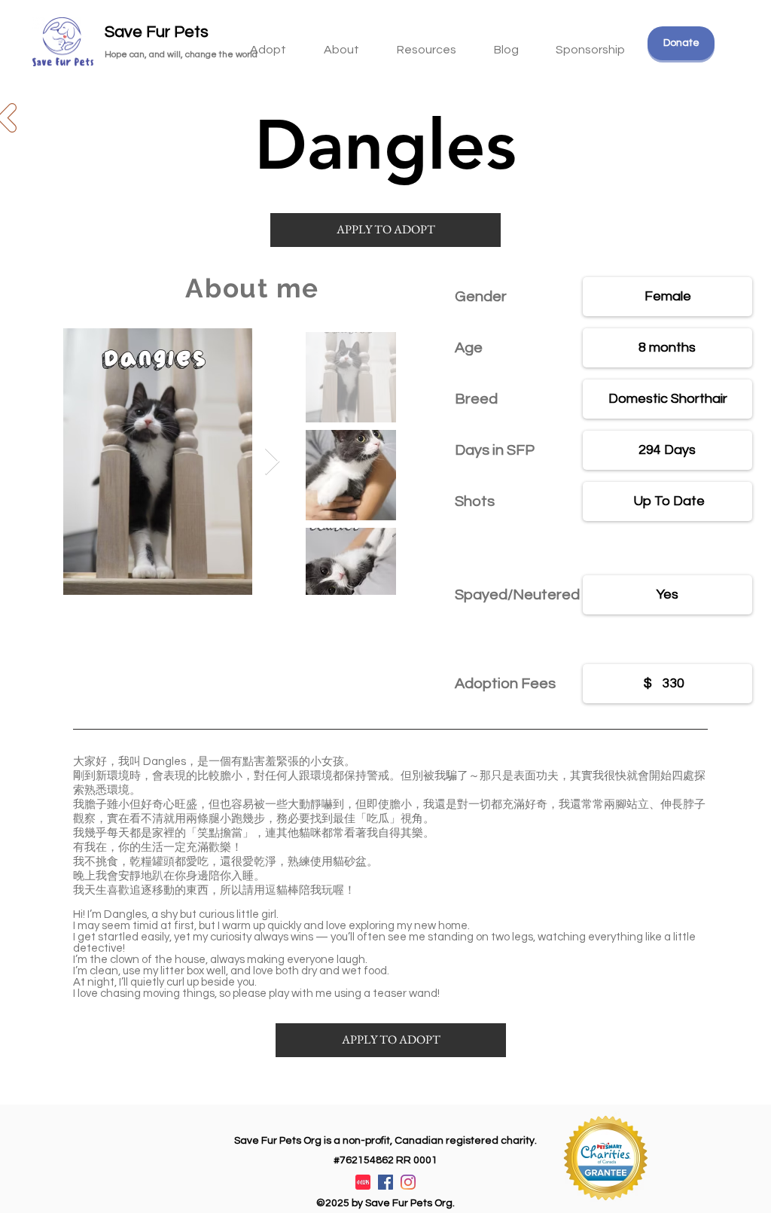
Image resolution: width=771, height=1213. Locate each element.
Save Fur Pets (157, 32)
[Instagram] (408, 1182)
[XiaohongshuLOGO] (362, 1182)
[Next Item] (272, 462)
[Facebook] (385, 1182)
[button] (426, 43)
